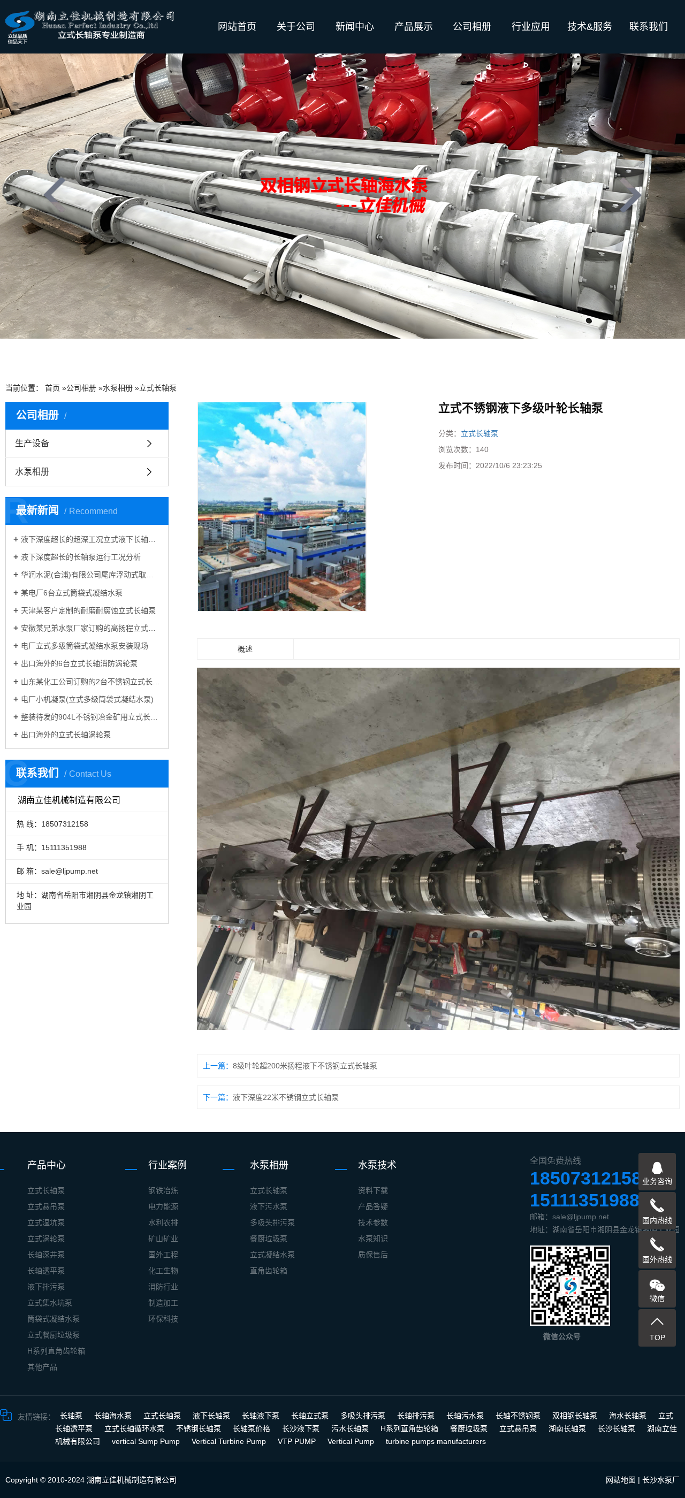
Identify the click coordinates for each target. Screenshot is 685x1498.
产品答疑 (373, 1206)
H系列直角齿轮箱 (56, 1351)
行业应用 (531, 26)
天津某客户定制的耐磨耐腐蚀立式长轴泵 (88, 610)
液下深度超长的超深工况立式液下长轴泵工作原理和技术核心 (91, 539)
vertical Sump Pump (147, 1441)
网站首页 (237, 26)
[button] (267, 354)
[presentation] (54, 195)
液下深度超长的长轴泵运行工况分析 (81, 557)
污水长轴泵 (351, 1428)
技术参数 (373, 1222)
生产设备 (32, 443)
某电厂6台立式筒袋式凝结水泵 (72, 592)
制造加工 (163, 1302)
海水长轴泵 (629, 1415)
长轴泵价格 (252, 1428)
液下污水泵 (268, 1206)
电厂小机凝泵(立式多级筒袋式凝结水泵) (87, 699)
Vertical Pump (352, 1441)
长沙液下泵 (302, 1428)
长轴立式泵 (311, 1415)
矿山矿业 (163, 1238)
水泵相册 (118, 388)
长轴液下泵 (261, 1415)
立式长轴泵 (158, 388)
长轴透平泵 (46, 1270)
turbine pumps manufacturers (436, 1441)
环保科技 (163, 1318)
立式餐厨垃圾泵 (53, 1335)
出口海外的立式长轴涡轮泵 (66, 734)
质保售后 (373, 1254)
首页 (52, 388)
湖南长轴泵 (568, 1428)
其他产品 (42, 1367)
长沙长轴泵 (617, 1428)
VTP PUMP (298, 1441)
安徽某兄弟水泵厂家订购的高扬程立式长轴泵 (91, 628)
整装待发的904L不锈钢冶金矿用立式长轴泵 (91, 717)
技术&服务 (589, 26)
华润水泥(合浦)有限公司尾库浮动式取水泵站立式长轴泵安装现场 (91, 574)
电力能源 (163, 1206)
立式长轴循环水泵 (135, 1428)
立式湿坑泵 (46, 1222)
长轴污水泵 (466, 1415)
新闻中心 (355, 26)
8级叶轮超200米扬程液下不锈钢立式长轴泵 (305, 1065)
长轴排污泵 (417, 1415)
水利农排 (163, 1222)
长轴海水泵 (114, 1415)
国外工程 (163, 1254)
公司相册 (472, 26)
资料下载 (373, 1190)
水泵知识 (373, 1238)
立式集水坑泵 (49, 1302)
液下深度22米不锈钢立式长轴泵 (286, 1097)
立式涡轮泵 (46, 1238)
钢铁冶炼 (163, 1190)
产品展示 (413, 26)
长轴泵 (72, 1415)
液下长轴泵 (212, 1415)
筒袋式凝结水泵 (53, 1318)
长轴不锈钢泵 (519, 1415)
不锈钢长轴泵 (199, 1428)
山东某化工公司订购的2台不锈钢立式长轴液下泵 (91, 681)
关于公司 (296, 26)
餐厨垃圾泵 (268, 1238)
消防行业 (163, 1286)
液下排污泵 (46, 1286)
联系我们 (648, 26)
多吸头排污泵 (272, 1222)
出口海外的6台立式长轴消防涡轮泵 (79, 663)
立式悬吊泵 (46, 1206)
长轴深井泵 (46, 1254)
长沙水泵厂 (661, 1480)
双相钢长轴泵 (575, 1415)
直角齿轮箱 (268, 1270)
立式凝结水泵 (272, 1254)
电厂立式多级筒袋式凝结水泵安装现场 (84, 645)
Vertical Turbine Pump (230, 1441)
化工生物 (163, 1270)
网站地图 (621, 1480)
